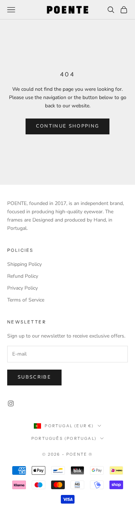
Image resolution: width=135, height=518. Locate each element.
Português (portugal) (63, 438)
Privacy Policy (22, 288)
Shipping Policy (24, 264)
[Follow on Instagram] (10, 403)
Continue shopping (67, 126)
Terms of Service (25, 299)
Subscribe (34, 377)
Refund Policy (22, 276)
